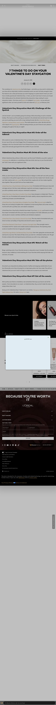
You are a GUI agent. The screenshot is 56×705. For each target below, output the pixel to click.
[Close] (49, 337)
